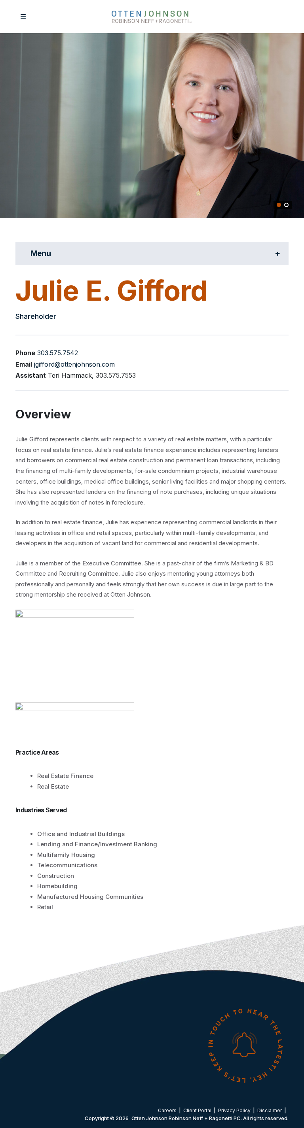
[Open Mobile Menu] (23, 17)
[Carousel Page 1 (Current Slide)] (279, 205)
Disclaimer (269, 1110)
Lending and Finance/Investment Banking (97, 844)
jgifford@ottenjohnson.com (74, 364)
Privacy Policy (234, 1110)
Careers (167, 1110)
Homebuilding (57, 886)
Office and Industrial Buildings (81, 834)
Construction (55, 875)
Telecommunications (67, 865)
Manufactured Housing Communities (90, 896)
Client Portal (197, 1110)
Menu (111, 253)
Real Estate (53, 786)
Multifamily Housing (66, 855)
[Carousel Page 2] (286, 205)
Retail (45, 907)
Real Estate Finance (65, 776)
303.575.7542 (57, 353)
